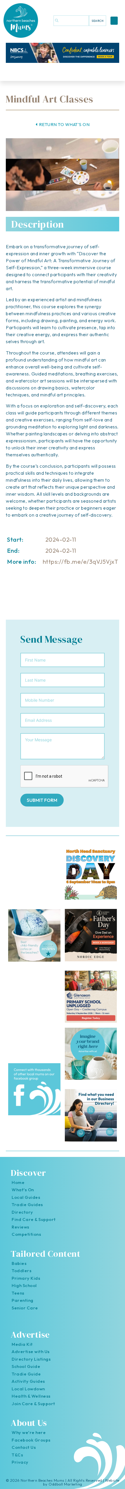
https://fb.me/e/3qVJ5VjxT (80, 561)
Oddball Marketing (65, 1484)
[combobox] (71, 20)
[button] (114, 21)
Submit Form (42, 800)
